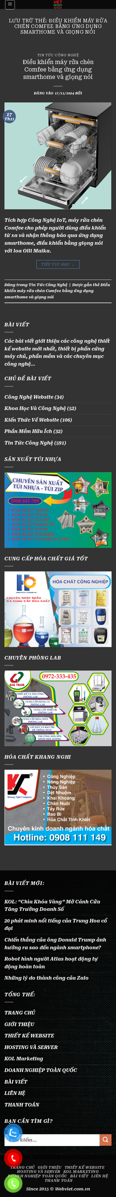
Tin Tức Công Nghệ (58, 55)
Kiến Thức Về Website (31, 420)
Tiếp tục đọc (58, 264)
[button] (10, 5)
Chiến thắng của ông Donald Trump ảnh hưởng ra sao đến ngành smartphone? (55, 943)
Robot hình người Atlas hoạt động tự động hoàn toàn (51, 963)
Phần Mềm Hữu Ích (28, 431)
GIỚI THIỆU (19, 1024)
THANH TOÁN (21, 1105)
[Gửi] (106, 1140)
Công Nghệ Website (28, 397)
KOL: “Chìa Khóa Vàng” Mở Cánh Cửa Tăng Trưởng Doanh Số (52, 905)
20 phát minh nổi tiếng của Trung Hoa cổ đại (55, 924)
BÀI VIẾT (15, 1082)
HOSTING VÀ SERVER (31, 1047)
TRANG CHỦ (19, 1013)
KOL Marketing (23, 1059)
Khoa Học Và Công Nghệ (35, 408)
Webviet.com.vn (72, 1189)
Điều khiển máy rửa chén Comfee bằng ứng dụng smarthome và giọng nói (58, 69)
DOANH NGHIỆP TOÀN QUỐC (40, 1070)
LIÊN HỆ (14, 1093)
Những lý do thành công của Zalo (46, 978)
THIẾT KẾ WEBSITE (29, 1036)
